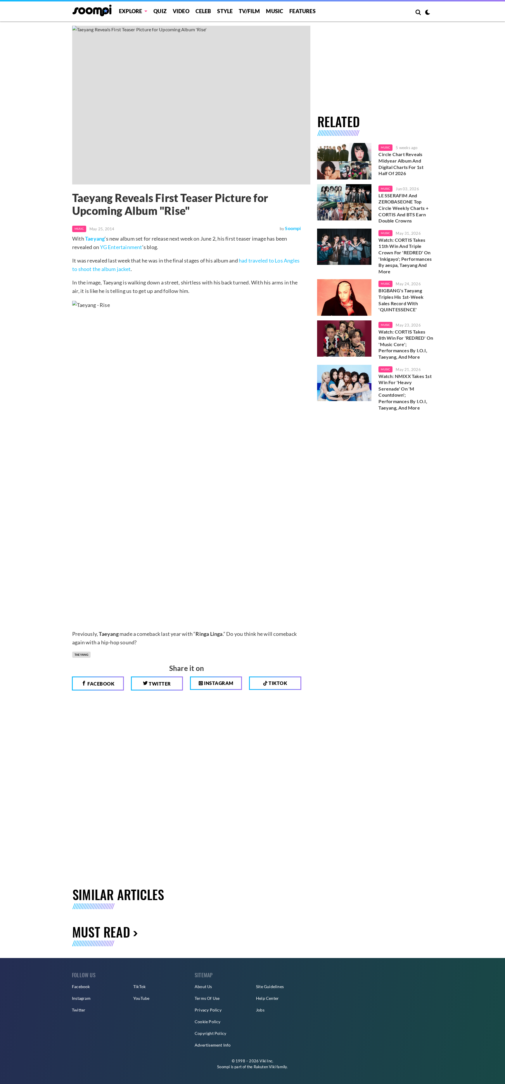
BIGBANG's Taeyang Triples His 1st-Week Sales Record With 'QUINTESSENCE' (400, 300)
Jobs (260, 1009)
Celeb (203, 11)
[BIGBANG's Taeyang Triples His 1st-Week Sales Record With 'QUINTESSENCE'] (344, 297)
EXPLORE (130, 11)
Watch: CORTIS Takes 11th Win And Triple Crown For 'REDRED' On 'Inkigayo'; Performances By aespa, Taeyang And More (405, 255)
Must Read (101, 931)
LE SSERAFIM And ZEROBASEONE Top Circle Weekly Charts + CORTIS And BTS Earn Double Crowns (403, 208)
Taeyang (95, 238)
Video (181, 11)
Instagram (218, 683)
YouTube (141, 998)
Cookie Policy (208, 1021)
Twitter (159, 683)
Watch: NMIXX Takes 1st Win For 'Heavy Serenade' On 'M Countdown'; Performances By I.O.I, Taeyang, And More (404, 391)
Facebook (101, 683)
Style (225, 11)
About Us (203, 986)
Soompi (293, 228)
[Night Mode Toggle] (427, 12)
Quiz (160, 11)
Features (302, 11)
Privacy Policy (208, 1009)
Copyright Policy (210, 1033)
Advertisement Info (213, 1044)
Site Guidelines (270, 986)
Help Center (267, 998)
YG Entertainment (121, 247)
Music (274, 11)
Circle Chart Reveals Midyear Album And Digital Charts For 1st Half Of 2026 (400, 163)
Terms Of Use (207, 998)
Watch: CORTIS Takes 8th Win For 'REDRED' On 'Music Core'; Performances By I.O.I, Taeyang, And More (405, 344)
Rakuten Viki (265, 1066)
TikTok (139, 986)
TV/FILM (249, 11)
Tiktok (277, 683)
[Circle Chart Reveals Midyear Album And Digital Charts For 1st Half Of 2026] (344, 161)
